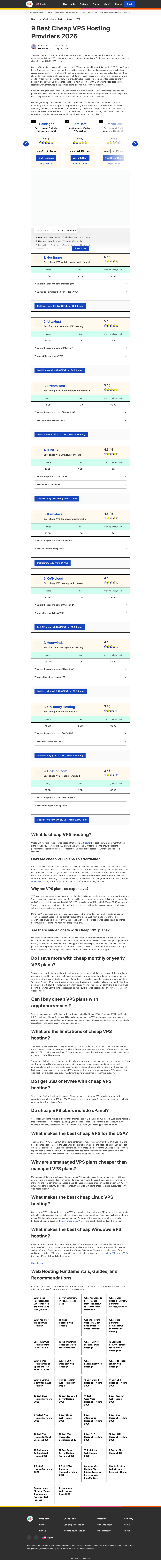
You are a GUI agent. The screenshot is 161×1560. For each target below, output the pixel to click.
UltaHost (42, 241)
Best (60, 19)
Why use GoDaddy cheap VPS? (49, 741)
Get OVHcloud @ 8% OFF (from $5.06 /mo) (59, 627)
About (127, 1525)
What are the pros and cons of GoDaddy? (53, 733)
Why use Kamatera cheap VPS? (49, 549)
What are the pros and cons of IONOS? (52, 476)
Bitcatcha (34, 19)
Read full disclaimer (87, 1549)
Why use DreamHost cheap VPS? (50, 420)
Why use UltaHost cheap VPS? (48, 356)
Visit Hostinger (46, 158)
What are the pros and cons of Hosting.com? (55, 797)
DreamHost (43, 245)
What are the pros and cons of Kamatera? (53, 540)
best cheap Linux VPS (72, 1221)
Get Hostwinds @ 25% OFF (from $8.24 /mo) (60, 691)
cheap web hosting (40, 881)
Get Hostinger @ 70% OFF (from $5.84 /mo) (60, 306)
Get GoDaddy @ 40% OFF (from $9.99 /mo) (60, 755)
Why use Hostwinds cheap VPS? (49, 677)
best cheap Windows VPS (113, 1253)
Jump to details (46, 163)
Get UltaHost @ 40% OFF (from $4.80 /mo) (59, 370)
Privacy (127, 1531)
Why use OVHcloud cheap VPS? (49, 613)
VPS (78, 19)
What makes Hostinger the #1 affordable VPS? (56, 292)
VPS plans (85, 843)
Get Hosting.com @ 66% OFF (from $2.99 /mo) (62, 819)
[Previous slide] (26, 143)
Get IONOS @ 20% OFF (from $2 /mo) (57, 498)
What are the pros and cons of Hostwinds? (54, 669)
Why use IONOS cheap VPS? (47, 484)
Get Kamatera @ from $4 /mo (52, 563)
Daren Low (43, 48)
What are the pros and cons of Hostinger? (54, 284)
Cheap (69, 19)
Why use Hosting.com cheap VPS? (50, 805)
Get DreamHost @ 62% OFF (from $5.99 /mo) (61, 434)
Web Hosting (48, 19)
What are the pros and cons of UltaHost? (53, 348)
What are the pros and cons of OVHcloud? (54, 605)
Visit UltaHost (80, 158)
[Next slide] (135, 143)
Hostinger (42, 237)
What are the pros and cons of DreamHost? (54, 412)
